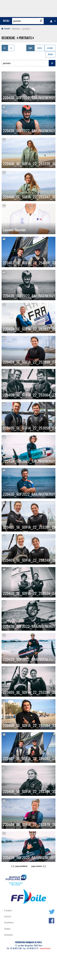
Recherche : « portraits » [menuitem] (21, 28)
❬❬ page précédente (19, 866)
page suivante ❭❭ (38, 866)
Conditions (9, 922)
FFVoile (40, 8)
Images (50, 55)
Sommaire (8, 934)
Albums (50, 48)
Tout (30, 48)
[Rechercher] (41, 20)
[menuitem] (52, 21)
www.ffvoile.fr (45, 948)
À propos (8, 910)
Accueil (7, 28)
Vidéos (39, 48)
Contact (7, 916)
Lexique (7, 928)
